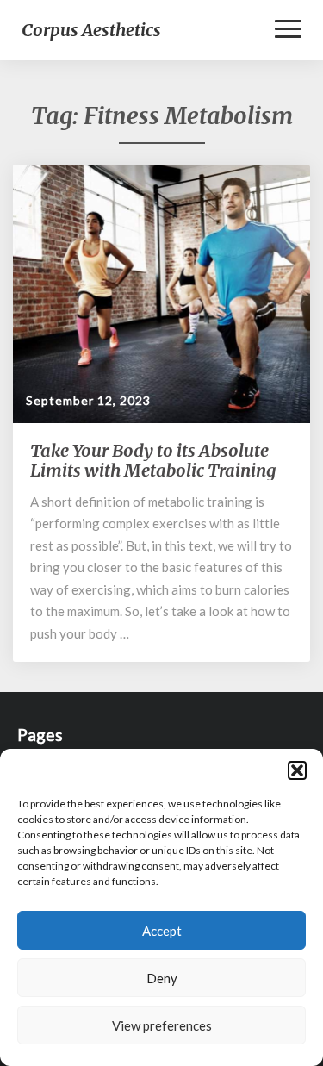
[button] (297, 770)
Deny (161, 978)
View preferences (162, 1025)
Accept (162, 930)
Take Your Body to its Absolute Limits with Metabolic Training (153, 460)
